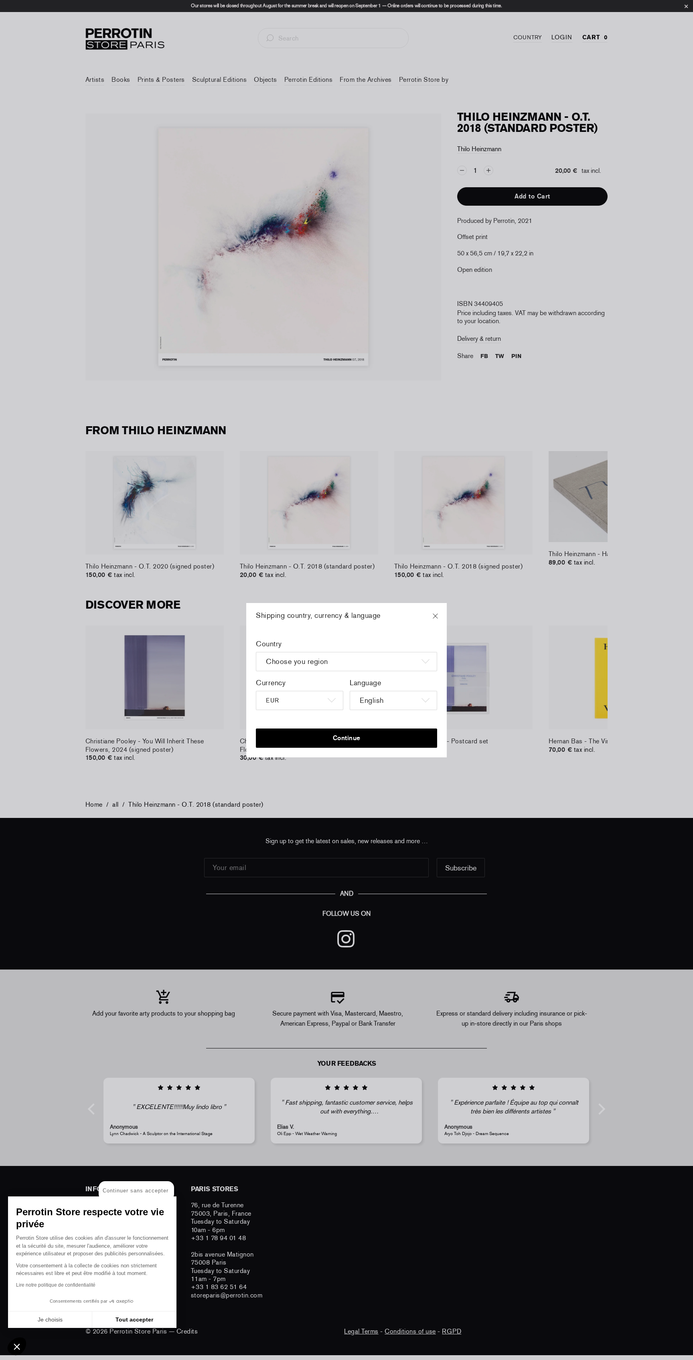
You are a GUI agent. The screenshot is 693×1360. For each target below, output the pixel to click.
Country (269, 644)
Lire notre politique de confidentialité (55, 1285)
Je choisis (50, 1319)
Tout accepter (134, 1319)
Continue (347, 738)
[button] (16, 1346)
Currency (271, 683)
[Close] (443, 620)
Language (365, 683)
